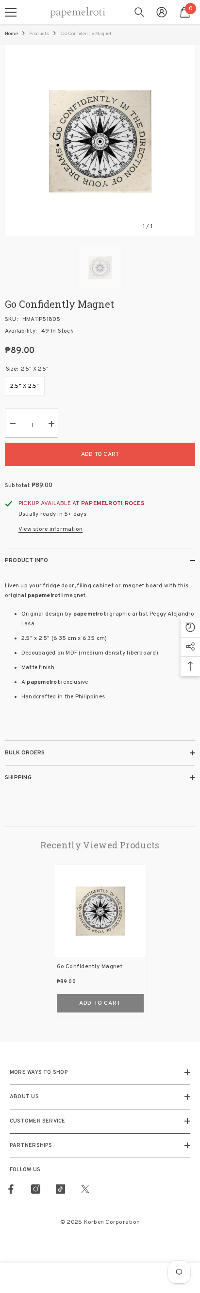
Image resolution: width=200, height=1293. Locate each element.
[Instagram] (35, 1189)
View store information (50, 529)
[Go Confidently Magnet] (100, 911)
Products (39, 34)
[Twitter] (85, 1189)
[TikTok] (60, 1189)
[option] (100, 140)
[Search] (139, 12)
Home (11, 34)
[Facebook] (10, 1189)
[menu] (11, 12)
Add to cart (100, 454)
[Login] (161, 12)
